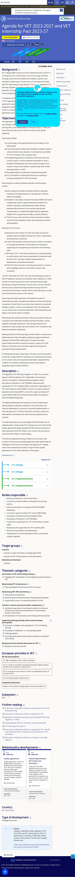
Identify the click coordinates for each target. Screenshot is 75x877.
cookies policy (51, 114)
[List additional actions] (53, 2)
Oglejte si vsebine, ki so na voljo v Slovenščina (52, 6)
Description (60, 77)
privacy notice (32, 115)
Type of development (61, 120)
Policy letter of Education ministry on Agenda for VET (24, 714)
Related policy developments (61, 109)
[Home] (5, 2)
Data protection (19, 868)
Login (67, 2)
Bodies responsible (63, 82)
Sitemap (36, 868)
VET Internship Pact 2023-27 (15, 726)
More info (19, 69)
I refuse (33, 122)
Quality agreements (11, 759)
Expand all (45, 460)
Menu (62, 2)
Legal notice (29, 868)
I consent (22, 122)
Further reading (62, 104)
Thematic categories (63, 90)
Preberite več (7, 455)
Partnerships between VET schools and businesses (37, 761)
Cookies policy (54, 865)
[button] (28, 44)
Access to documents (42, 865)
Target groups (61, 86)
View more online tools (57, 2)
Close (61, 10)
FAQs (3, 865)
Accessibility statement (13, 865)
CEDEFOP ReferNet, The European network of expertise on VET (66, 18)
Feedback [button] (73, 856)
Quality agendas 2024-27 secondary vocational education (25, 723)
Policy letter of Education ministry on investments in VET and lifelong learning (27, 709)
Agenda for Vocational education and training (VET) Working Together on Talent (27, 718)
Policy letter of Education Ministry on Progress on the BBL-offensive (26, 738)
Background (60, 69)
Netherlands (9, 810)
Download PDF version (15, 45)
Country (59, 114)
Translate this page (30, 13)
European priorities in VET (63, 95)
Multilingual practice (28, 865)
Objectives (60, 73)
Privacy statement (7, 868)
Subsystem (60, 100)
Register (72, 2)
